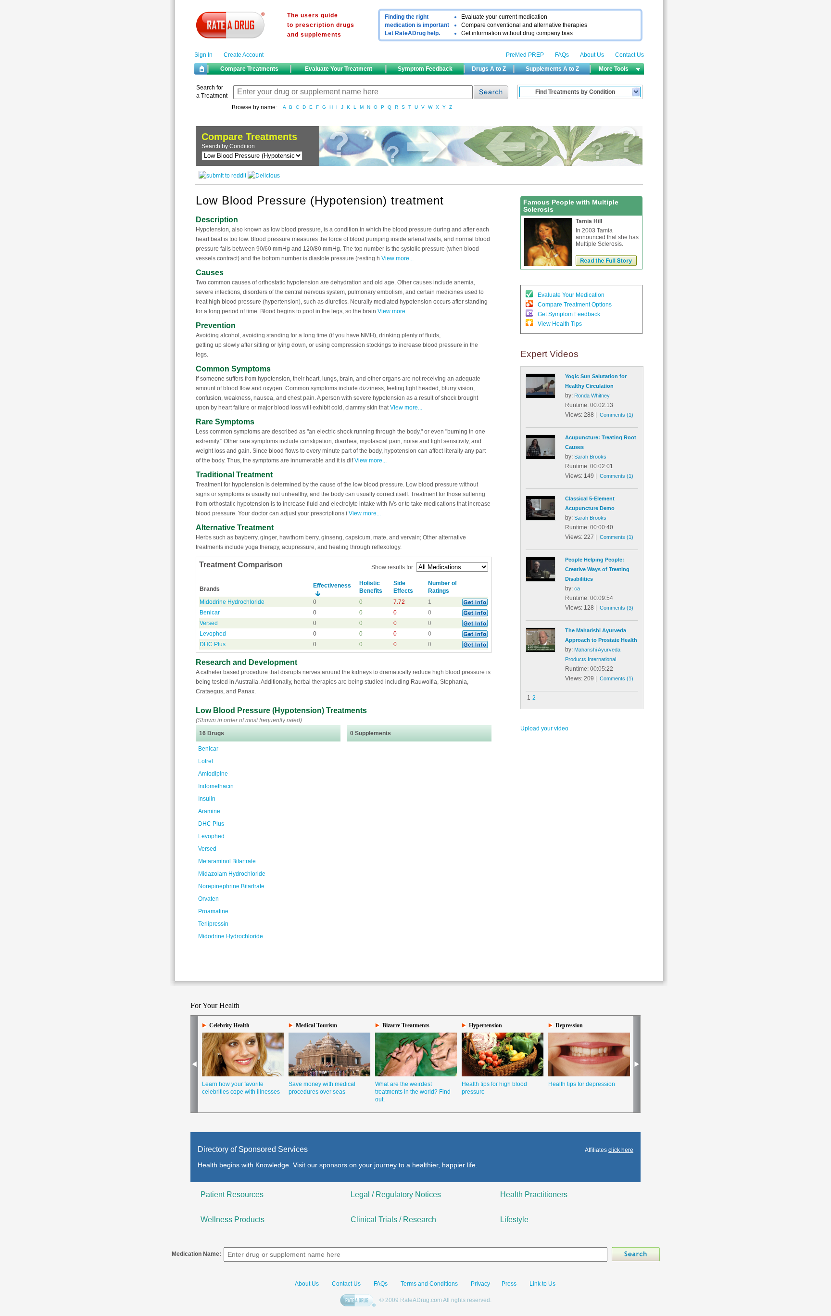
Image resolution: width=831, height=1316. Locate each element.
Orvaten (208, 898)
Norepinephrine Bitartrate (231, 886)
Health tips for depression (581, 1084)
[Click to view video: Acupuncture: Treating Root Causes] (540, 457)
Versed (209, 623)
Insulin (206, 798)
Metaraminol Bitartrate (227, 861)
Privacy (480, 1283)
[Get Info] (475, 604)
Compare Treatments (249, 68)
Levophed (213, 633)
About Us (592, 54)
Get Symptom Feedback (569, 314)
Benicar (210, 612)
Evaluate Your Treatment (338, 68)
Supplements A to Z (552, 68)
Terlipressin (213, 923)
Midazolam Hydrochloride (231, 873)
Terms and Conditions (428, 1283)
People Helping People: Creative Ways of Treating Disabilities (597, 569)
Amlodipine (213, 773)
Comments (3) (616, 608)
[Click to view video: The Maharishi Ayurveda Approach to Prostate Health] (540, 650)
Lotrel (205, 761)
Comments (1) (616, 415)
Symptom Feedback (425, 68)
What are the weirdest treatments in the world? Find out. (413, 1092)
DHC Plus (213, 644)
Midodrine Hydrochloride (232, 602)
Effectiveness (332, 585)
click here (620, 1150)
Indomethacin (216, 786)
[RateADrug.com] (359, 1301)
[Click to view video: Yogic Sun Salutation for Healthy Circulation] (540, 396)
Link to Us (542, 1283)
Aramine (209, 811)
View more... (397, 258)
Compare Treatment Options (575, 304)
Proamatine (213, 911)
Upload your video (544, 728)
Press (509, 1283)
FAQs (562, 54)
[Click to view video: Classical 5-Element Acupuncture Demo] (540, 519)
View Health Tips (560, 323)
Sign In (203, 54)
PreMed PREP (525, 54)
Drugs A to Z (489, 68)
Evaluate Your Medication (571, 295)
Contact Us (629, 54)
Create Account (244, 54)
